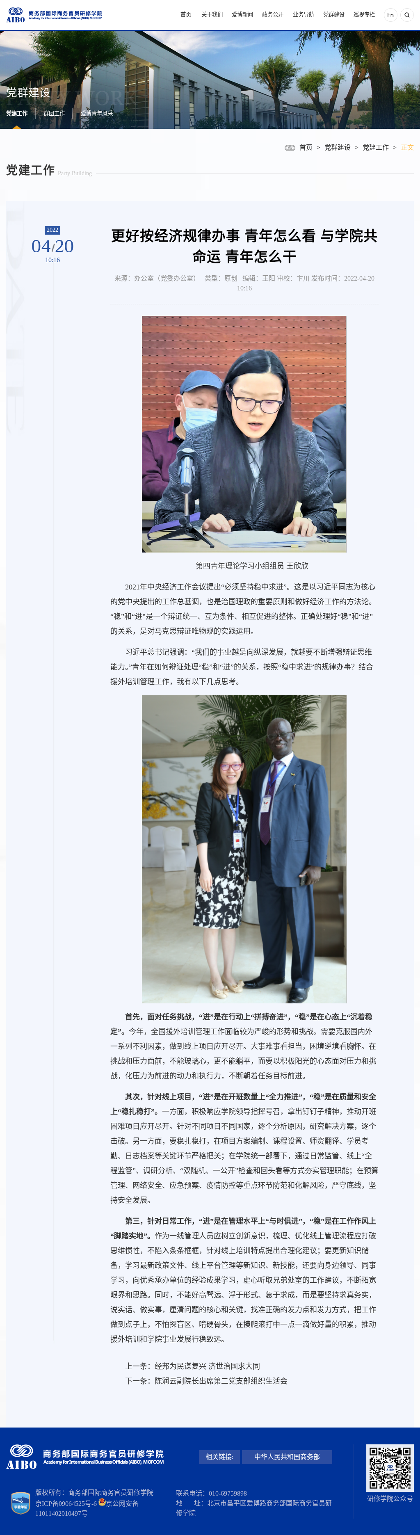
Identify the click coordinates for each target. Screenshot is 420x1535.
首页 (185, 14)
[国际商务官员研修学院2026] (54, 15)
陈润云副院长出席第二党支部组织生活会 (221, 1381)
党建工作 (16, 113)
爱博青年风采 (97, 113)
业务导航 (303, 14)
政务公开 (272, 14)
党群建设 (334, 14)
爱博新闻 (242, 14)
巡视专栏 (364, 14)
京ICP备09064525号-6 (66, 1503)
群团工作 (54, 113)
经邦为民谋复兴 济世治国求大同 (207, 1366)
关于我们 (212, 14)
